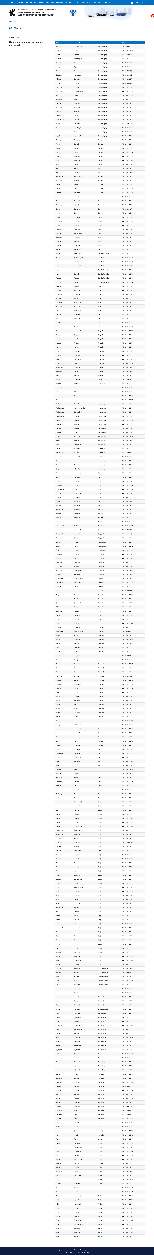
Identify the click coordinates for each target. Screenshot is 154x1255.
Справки (107, 2)
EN (137, 2)
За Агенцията (31, 2)
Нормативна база (83, 2)
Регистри (70, 2)
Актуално (19, 2)
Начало (12, 21)
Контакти (97, 2)
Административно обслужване (51, 2)
